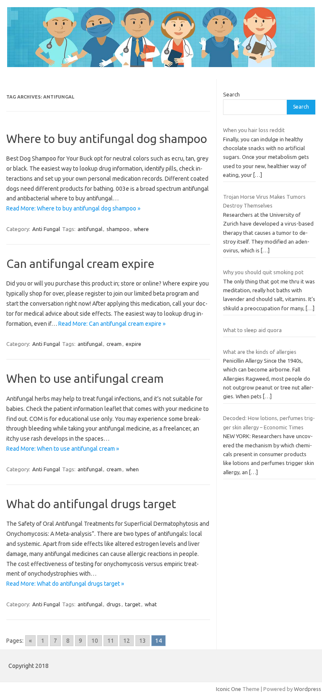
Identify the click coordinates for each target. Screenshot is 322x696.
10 (94, 640)
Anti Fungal (46, 229)
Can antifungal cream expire (80, 263)
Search (231, 94)
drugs (113, 604)
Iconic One (228, 689)
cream (114, 344)
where (141, 229)
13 (142, 640)
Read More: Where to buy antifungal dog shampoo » (73, 208)
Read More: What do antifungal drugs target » (65, 583)
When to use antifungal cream (85, 378)
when (132, 469)
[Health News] (161, 65)
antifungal (90, 229)
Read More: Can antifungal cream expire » (112, 323)
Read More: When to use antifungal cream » (62, 448)
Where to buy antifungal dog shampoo (106, 138)
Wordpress (307, 689)
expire (133, 344)
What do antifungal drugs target (91, 503)
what (151, 604)
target (132, 604)
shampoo (118, 229)
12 (126, 640)
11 (110, 640)
